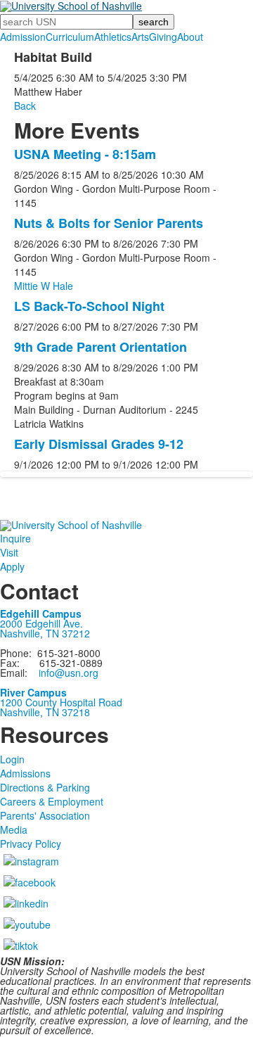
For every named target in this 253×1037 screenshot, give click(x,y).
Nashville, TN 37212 (45, 633)
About (190, 37)
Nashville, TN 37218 (45, 712)
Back (25, 105)
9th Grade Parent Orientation (100, 347)
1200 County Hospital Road (61, 702)
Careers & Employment (51, 801)
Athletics (112, 37)
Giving (163, 37)
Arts (140, 37)
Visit (9, 552)
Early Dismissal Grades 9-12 (98, 444)
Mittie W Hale (43, 286)
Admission (23, 37)
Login (12, 759)
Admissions (25, 773)
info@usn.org (68, 673)
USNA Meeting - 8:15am (85, 154)
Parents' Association (45, 815)
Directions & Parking (45, 787)
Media (13, 829)
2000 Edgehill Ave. (41, 623)
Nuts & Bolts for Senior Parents (108, 223)
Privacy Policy (30, 843)
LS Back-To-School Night (89, 306)
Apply (12, 566)
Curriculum (70, 37)
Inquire (15, 538)
